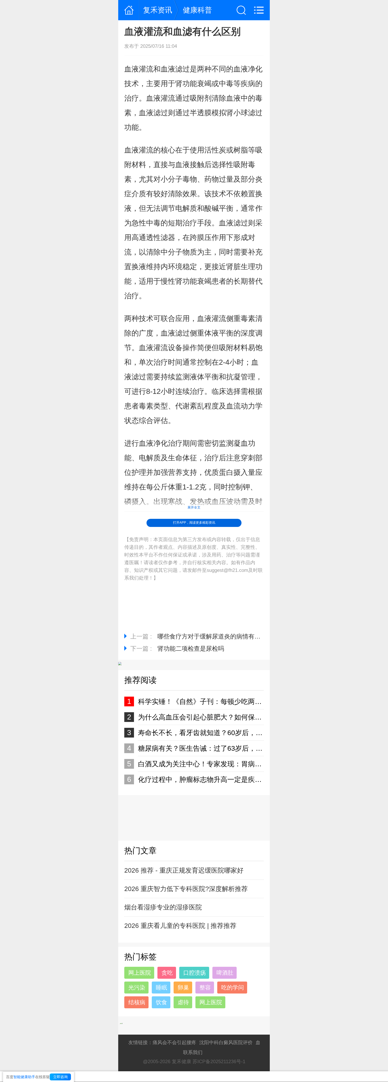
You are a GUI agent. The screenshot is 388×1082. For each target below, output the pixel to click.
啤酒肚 (224, 973)
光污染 (136, 987)
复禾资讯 (157, 10)
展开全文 (194, 507)
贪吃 (167, 973)
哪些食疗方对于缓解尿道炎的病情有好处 (212, 636)
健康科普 (197, 10)
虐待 (183, 1002)
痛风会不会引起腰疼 (174, 1042)
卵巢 (183, 987)
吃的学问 (232, 987)
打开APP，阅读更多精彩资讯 (194, 522)
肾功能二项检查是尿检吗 (190, 648)
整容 (205, 987)
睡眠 (161, 987)
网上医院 (139, 973)
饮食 (161, 1002)
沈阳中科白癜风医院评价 (226, 1042)
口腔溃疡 (194, 973)
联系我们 (192, 1052)
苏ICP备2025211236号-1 (219, 1061)
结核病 (136, 1002)
